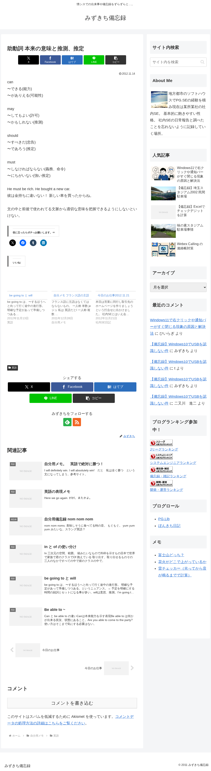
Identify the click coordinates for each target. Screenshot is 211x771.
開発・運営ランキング (166, 490)
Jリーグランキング (164, 449)
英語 (14, 367)
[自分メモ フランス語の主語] (74, 307)
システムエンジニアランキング (173, 463)
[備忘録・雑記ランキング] (161, 469)
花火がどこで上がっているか (182, 562)
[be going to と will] (29, 307)
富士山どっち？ (171, 555)
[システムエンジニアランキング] (161, 456)
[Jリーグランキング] (161, 442)
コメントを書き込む (72, 703)
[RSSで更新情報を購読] (77, 422)
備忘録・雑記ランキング (168, 476)
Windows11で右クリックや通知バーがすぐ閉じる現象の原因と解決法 (178, 327)
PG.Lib (164, 519)
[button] (115, 60)
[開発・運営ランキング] (161, 483)
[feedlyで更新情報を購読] (67, 422)
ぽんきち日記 (169, 526)
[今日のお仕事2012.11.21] (118, 307)
